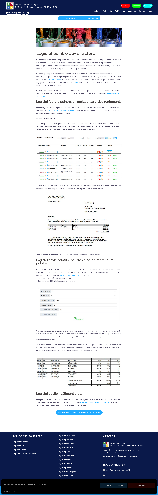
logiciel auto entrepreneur (69, 275)
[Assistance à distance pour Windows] (23, 13)
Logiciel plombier (65, 440)
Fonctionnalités (129, 11)
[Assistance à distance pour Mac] (27, 13)
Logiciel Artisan (19, 450)
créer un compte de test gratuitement (95, 402)
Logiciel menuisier (66, 444)
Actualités (107, 11)
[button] (79, 18)
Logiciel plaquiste (65, 468)
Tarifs (117, 11)
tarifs (76, 83)
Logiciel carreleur (65, 464)
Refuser (141, 485)
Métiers (97, 11)
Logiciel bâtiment (20, 442)
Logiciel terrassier (65, 476)
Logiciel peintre (64, 452)
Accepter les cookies (113, 485)
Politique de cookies (9, 491)
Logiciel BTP (18, 446)
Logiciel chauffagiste (67, 472)
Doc (150, 11)
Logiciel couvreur (65, 448)
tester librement (55, 80)
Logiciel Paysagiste (66, 436)
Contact (142, 11)
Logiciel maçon (64, 460)
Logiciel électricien (66, 456)
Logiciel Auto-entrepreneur (24, 454)
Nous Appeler (15, 13)
